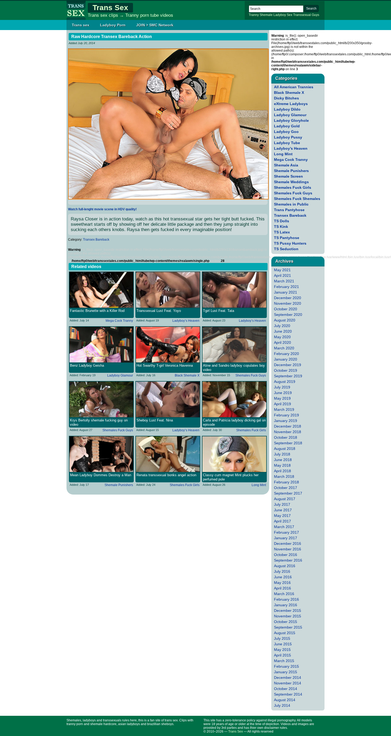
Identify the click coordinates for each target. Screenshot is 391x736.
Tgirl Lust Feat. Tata (218, 311)
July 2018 (282, 454)
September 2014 (288, 694)
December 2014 (287, 677)
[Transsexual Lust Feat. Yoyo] (167, 289)
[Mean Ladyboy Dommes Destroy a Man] (101, 454)
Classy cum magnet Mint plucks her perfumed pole (231, 477)
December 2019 (287, 365)
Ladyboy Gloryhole (291, 120)
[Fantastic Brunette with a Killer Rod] (101, 289)
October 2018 (285, 437)
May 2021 (282, 270)
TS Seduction (286, 249)
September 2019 (288, 376)
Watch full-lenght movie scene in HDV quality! (102, 209)
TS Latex (282, 232)
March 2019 (284, 409)
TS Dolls (281, 221)
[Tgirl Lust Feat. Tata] (234, 289)
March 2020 (284, 348)
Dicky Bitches (286, 98)
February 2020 (286, 354)
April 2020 (282, 342)
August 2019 (284, 381)
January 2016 (285, 605)
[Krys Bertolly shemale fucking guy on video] (101, 399)
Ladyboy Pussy (288, 137)
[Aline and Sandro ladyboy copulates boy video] (234, 344)
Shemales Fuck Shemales (297, 198)
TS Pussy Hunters (290, 243)
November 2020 (287, 303)
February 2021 (286, 287)
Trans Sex (110, 7)
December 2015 (287, 610)
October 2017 (285, 488)
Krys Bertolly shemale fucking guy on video (99, 422)
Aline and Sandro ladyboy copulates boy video (234, 367)
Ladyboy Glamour (120, 375)
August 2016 (284, 566)
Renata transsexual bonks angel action (166, 475)
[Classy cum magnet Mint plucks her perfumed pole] (234, 454)
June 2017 (283, 510)
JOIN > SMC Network (154, 25)
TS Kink (281, 226)
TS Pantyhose (286, 238)
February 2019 (286, 415)
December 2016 (287, 543)
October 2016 (285, 555)
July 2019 (282, 387)
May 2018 (282, 465)
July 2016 (282, 571)
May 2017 (282, 515)
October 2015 (285, 622)
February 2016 (286, 599)
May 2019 (282, 398)
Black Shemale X (187, 375)
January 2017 (285, 538)
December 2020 (287, 298)
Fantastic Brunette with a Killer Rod (97, 311)
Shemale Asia (286, 165)
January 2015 (285, 672)
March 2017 (284, 527)
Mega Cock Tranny (119, 321)
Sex (289, 15)
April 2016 (282, 588)
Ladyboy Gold (287, 126)
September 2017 (288, 493)
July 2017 (282, 504)
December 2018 (287, 426)
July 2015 (282, 638)
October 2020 (285, 309)
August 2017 (284, 499)
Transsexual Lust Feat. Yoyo (158, 311)
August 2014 (284, 700)
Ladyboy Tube (287, 143)
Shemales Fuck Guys (250, 375)
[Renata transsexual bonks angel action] (167, 454)
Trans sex (80, 25)
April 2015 (282, 655)
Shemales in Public (291, 204)
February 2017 (286, 532)
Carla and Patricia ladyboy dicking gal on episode (234, 422)
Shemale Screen (288, 176)
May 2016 (282, 582)
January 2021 (285, 292)
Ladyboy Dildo (287, 109)
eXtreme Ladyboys (291, 104)
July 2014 (282, 705)
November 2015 (287, 616)
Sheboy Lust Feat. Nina (154, 420)
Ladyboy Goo (286, 131)
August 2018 (284, 448)
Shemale (266, 15)
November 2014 (287, 683)
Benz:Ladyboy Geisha (87, 365)
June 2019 (283, 393)
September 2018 (288, 443)
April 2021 (282, 275)
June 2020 (283, 331)
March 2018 (284, 476)
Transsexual (302, 15)
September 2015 (288, 627)
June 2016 (283, 577)
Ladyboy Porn (113, 25)
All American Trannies (293, 87)
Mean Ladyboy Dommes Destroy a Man (100, 475)
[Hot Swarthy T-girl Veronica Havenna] (167, 344)
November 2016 (287, 549)
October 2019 (285, 370)
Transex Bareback (96, 239)
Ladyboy (279, 15)
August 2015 (284, 633)
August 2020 (284, 320)
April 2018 (282, 471)
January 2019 (285, 421)
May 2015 (282, 649)
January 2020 (285, 359)
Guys (315, 15)
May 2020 (282, 337)
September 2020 (288, 314)
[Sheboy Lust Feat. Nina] (167, 399)
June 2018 (283, 460)
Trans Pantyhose (289, 210)
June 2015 (283, 644)
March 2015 (284, 661)
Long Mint (259, 485)
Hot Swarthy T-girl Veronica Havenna (164, 365)
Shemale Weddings (291, 182)
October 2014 (285, 689)
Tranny (254, 15)
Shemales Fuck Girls (251, 430)
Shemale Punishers (119, 485)
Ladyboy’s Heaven (185, 321)
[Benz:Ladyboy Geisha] (101, 344)
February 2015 (286, 666)
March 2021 (284, 281)
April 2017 (282, 521)
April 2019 (282, 404)
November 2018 (287, 432)
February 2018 (286, 482)
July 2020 (282, 326)
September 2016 (288, 560)
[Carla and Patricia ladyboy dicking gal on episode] (234, 399)
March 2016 (284, 594)
